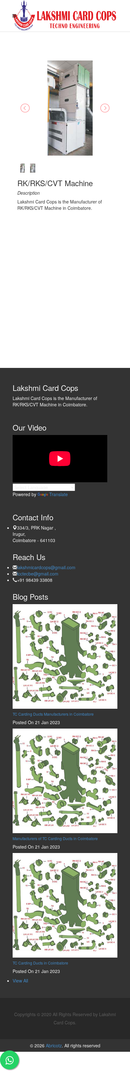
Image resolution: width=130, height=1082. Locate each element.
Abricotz (53, 1045)
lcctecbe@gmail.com (37, 573)
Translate (58, 494)
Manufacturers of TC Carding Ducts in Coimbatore (55, 838)
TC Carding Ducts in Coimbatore (40, 962)
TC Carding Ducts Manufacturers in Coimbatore (53, 714)
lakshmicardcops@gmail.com (46, 567)
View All (20, 980)
